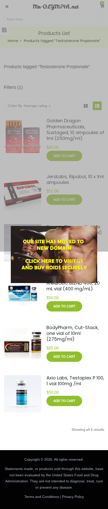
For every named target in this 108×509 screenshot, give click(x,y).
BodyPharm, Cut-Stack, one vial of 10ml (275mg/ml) (72, 333)
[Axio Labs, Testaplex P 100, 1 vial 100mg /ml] (22, 378)
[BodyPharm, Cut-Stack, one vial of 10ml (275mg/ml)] (22, 328)
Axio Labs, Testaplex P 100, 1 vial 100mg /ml (75, 381)
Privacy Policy (73, 497)
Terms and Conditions (41, 497)
